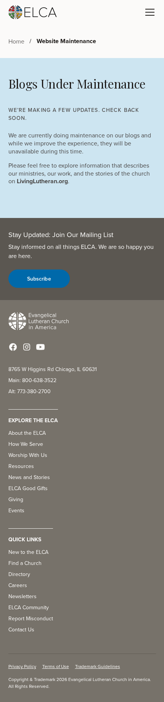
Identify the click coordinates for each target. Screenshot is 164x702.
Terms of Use (55, 666)
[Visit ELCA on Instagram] (26, 347)
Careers (17, 585)
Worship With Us (27, 455)
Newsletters (22, 596)
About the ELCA (27, 433)
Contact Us (21, 629)
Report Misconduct (30, 618)
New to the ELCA (28, 552)
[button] (148, 12)
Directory (19, 574)
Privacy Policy (22, 666)
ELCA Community (28, 607)
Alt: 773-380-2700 (29, 391)
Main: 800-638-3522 (32, 380)
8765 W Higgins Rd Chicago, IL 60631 (52, 369)
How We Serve (25, 444)
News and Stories (29, 477)
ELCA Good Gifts (28, 488)
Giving (15, 499)
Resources (21, 466)
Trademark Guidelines (97, 666)
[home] (32, 12)
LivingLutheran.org (42, 181)
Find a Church (25, 563)
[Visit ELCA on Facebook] (13, 347)
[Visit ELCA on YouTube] (40, 347)
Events (16, 510)
